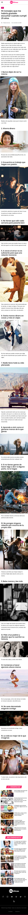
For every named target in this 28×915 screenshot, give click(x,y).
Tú (2, 7)
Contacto (10, 911)
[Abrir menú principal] (2, 2)
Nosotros (17, 911)
